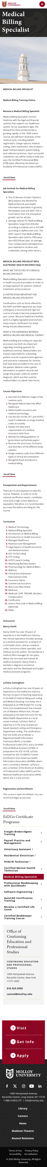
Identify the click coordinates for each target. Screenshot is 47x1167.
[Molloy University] (23, 1074)
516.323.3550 (15, 988)
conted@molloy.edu (19, 994)
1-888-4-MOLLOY (12, 1100)
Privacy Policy (31, 1150)
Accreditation (31, 1154)
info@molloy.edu (34, 1100)
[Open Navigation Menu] (42, 4)
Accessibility (15, 1154)
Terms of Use (15, 1150)
